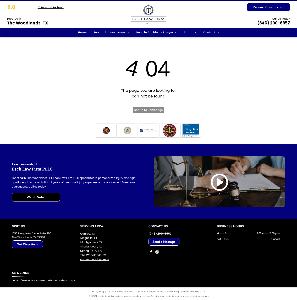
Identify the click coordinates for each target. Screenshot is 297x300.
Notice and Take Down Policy (166, 291)
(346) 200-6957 (273, 23)
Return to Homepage (148, 110)
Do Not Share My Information (121, 291)
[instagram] (157, 252)
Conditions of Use (144, 291)
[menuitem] (82, 32)
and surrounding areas (94, 259)
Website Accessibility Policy (193, 291)
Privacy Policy (98, 291)
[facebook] (151, 252)
